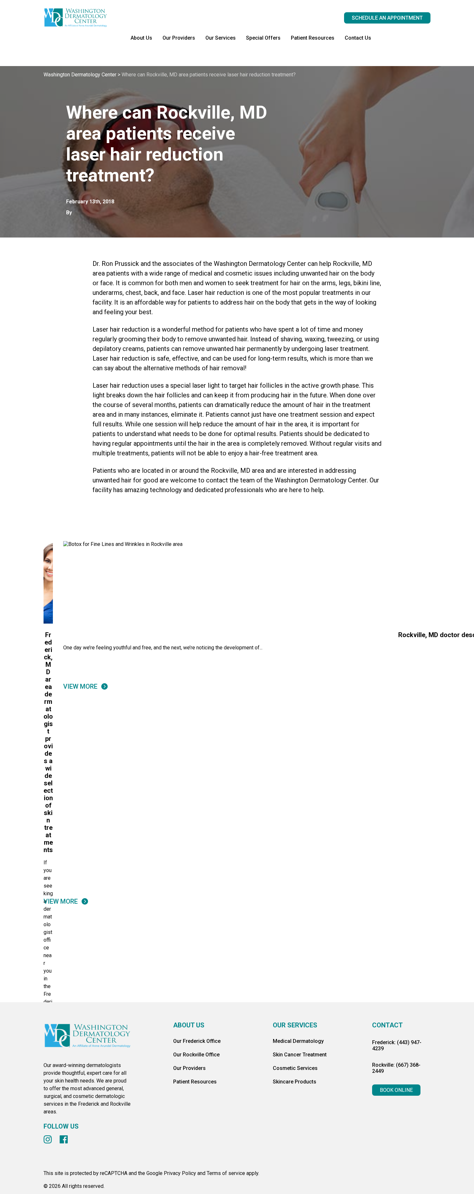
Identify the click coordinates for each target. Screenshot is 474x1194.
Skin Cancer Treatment (300, 1055)
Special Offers (263, 38)
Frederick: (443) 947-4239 (396, 1045)
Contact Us (358, 38)
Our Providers (179, 38)
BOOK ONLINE (396, 1090)
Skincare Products (294, 1082)
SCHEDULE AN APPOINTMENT (387, 18)
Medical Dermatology (298, 1041)
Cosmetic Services (295, 1068)
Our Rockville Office (196, 1055)
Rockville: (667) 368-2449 (396, 1068)
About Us (141, 38)
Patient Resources (312, 38)
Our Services (220, 38)
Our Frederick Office (197, 1041)
